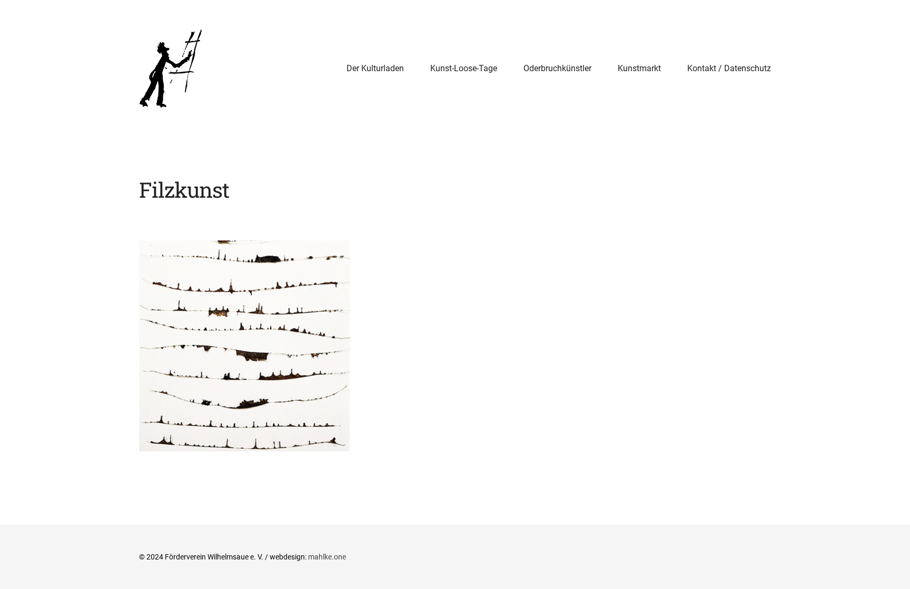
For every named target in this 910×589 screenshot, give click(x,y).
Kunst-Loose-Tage (463, 68)
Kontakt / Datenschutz (729, 68)
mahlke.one (327, 557)
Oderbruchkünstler (557, 68)
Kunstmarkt (639, 68)
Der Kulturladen (375, 68)
